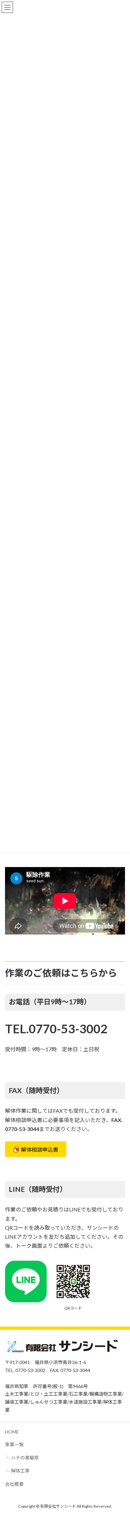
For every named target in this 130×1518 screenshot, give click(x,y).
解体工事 (20, 1471)
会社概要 (14, 1484)
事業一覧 (14, 1445)
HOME (12, 1432)
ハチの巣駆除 (25, 1457)
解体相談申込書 (39, 1149)
